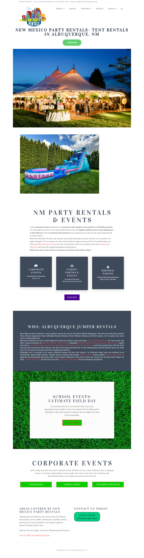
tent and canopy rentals (108, 343)
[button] (72, 42)
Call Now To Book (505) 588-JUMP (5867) (87, 517)
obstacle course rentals (87, 343)
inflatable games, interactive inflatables (47, 345)
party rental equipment (97, 340)
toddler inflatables (33, 359)
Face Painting (87, 345)
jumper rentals (86, 355)
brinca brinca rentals (114, 355)
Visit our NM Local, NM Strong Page (34, 535)
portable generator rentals (45, 244)
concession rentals (72, 345)
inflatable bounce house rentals (55, 343)
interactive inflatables (68, 359)
